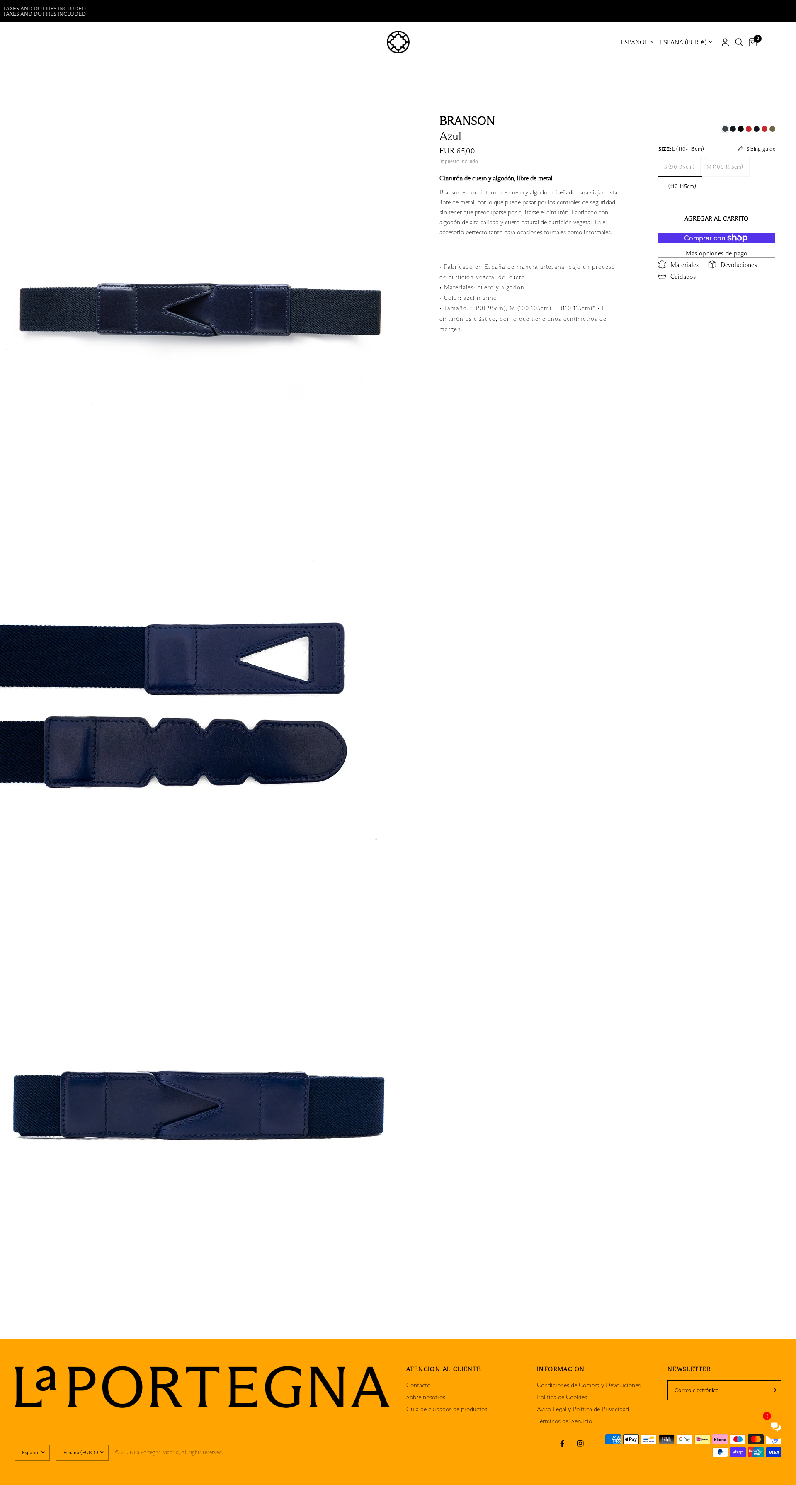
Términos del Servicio (564, 1421)
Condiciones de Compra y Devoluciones (589, 1385)
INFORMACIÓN (561, 1369)
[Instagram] (580, 1443)
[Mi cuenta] (725, 42)
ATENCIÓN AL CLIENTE (443, 1369)
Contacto (418, 1385)
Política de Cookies (562, 1397)
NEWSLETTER (689, 1369)
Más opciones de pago (716, 252)
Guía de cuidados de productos (446, 1409)
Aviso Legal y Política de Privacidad (583, 1409)
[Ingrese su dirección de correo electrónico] (773, 1390)
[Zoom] (380, 123)
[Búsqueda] (739, 42)
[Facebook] (562, 1443)
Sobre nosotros (425, 1397)
